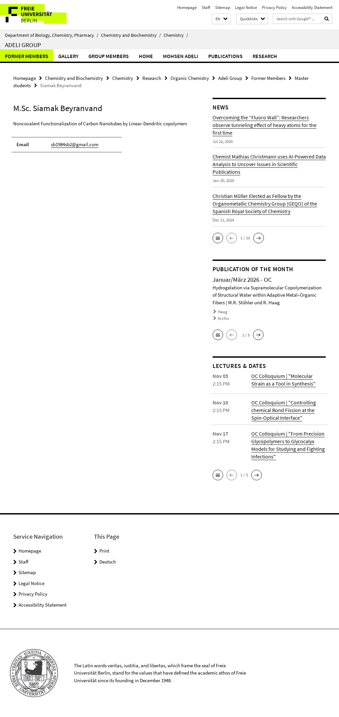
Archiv (223, 318)
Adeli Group (23, 45)
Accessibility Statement (312, 7)
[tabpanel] (102, 139)
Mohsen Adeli (180, 56)
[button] (221, 19)
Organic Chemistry (189, 78)
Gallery (68, 56)
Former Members (26, 56)
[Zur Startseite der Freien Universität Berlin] (44, 14)
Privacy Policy (274, 7)
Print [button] (104, 551)
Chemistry (176, 35)
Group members (108, 56)
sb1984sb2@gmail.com (74, 144)
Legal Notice (246, 7)
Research (265, 56)
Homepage (187, 7)
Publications (225, 56)
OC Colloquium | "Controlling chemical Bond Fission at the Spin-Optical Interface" (283, 410)
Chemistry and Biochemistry (131, 35)
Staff (206, 7)
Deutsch (107, 562)
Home (146, 56)
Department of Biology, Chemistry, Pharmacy (51, 35)
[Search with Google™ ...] (326, 18)
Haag (222, 312)
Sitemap (222, 7)
